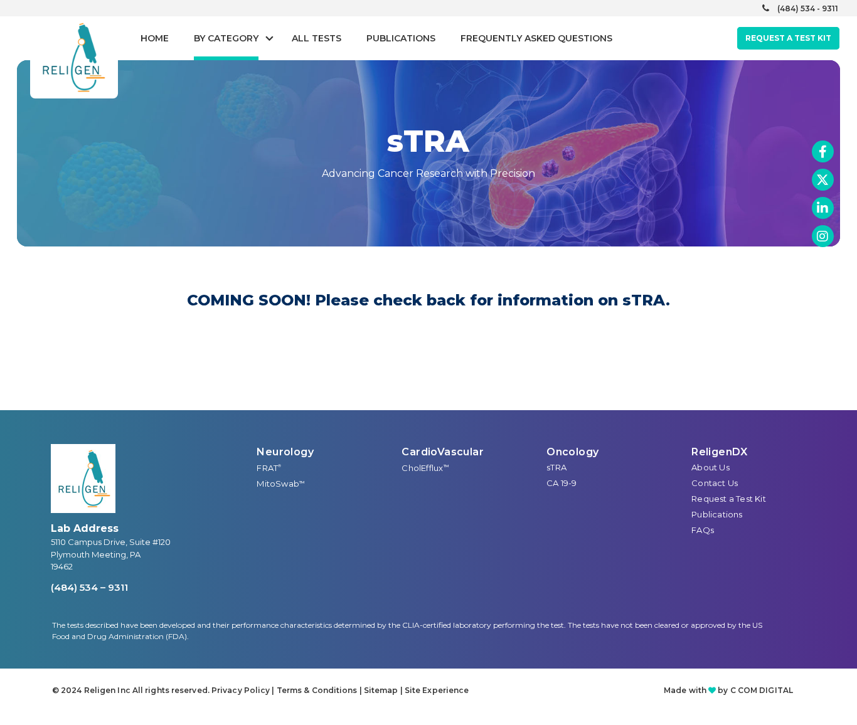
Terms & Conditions (317, 690)
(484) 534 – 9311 (89, 587)
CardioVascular (443, 452)
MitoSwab (280, 484)
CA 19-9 (561, 483)
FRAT (269, 468)
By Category (226, 38)
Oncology (572, 452)
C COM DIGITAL (761, 690)
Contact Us (714, 483)
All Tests (316, 38)
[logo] (83, 478)
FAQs (702, 530)
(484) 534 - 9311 (807, 8)
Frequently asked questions (536, 38)
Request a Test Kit (728, 499)
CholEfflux (425, 468)
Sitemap (381, 690)
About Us (710, 467)
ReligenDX (719, 452)
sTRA (556, 467)
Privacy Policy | (244, 690)
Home (155, 38)
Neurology (285, 452)
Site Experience (437, 690)
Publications (400, 38)
